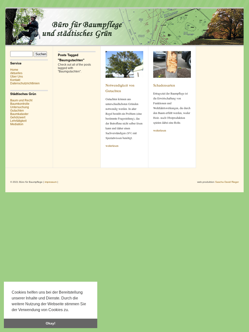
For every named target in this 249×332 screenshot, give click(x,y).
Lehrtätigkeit (18, 120)
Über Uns (16, 76)
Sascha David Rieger (227, 182)
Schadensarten (164, 85)
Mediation (16, 124)
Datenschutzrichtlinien (25, 83)
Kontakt (15, 80)
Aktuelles (16, 73)
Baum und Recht (21, 100)
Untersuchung (19, 107)
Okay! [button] (50, 323)
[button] (70, 310)
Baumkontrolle (19, 103)
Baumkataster (19, 114)
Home (14, 69)
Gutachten (17, 110)
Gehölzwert (17, 117)
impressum (51, 182)
